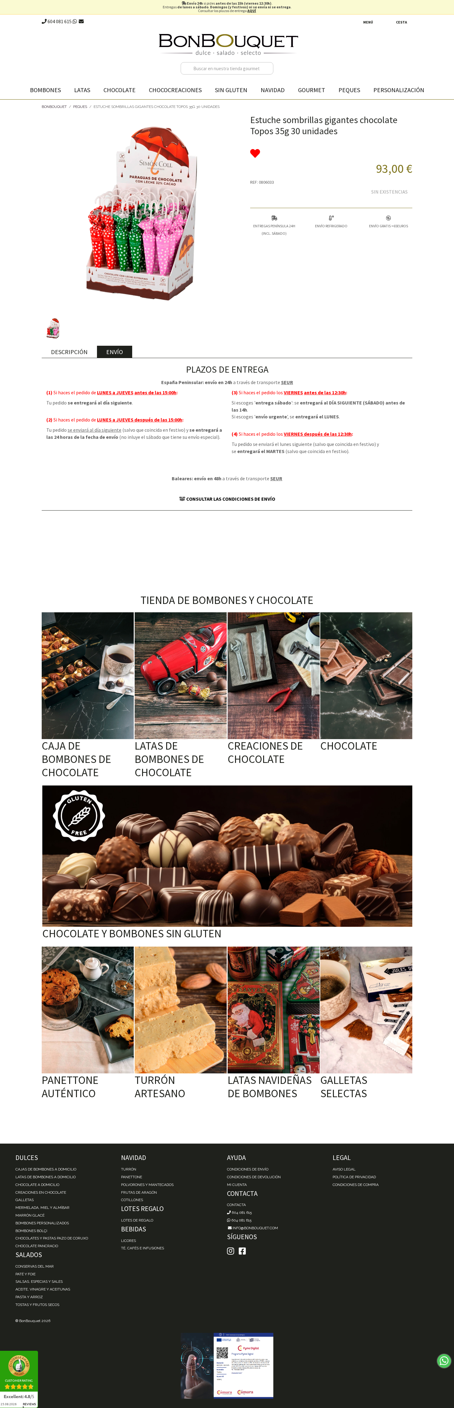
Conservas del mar (34, 1266)
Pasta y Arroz (29, 1297)
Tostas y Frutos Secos (37, 1305)
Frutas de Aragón (139, 1192)
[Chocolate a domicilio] (366, 675)
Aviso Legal (344, 1169)
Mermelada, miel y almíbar (42, 1207)
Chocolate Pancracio (36, 1246)
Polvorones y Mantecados (147, 1185)
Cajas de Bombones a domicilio (45, 1169)
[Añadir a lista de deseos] (331, 153)
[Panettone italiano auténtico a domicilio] (88, 1010)
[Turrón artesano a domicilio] (181, 1010)
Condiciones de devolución (254, 1177)
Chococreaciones (175, 90)
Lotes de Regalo (137, 1220)
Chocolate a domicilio (37, 1185)
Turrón (128, 1169)
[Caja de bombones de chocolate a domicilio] (88, 675)
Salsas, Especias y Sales (39, 1281)
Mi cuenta (237, 1185)
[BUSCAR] (267, 68)
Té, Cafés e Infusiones (142, 1248)
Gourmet (311, 90)
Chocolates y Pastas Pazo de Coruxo (51, 1238)
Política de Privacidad (354, 1177)
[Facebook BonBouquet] (230, 1251)
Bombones (45, 90)
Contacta (236, 1205)
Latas (82, 90)
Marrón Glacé (29, 1215)
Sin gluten (231, 90)
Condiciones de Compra (356, 1185)
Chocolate (119, 90)
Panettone (131, 1177)
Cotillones (132, 1200)
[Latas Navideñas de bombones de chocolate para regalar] (274, 1010)
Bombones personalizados (42, 1223)
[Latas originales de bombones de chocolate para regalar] (181, 675)
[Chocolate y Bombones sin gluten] (227, 856)
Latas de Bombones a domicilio (45, 1177)
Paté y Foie (25, 1274)
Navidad (273, 90)
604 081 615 (59, 21)
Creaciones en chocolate (40, 1192)
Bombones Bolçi (31, 1231)
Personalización (398, 90)
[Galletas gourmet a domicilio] (366, 1010)
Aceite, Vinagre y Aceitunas (42, 1289)
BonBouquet (54, 107)
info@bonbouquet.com (255, 1228)
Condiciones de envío (247, 1169)
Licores (128, 1241)
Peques (349, 90)
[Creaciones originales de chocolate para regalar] (274, 675)
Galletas (24, 1200)
